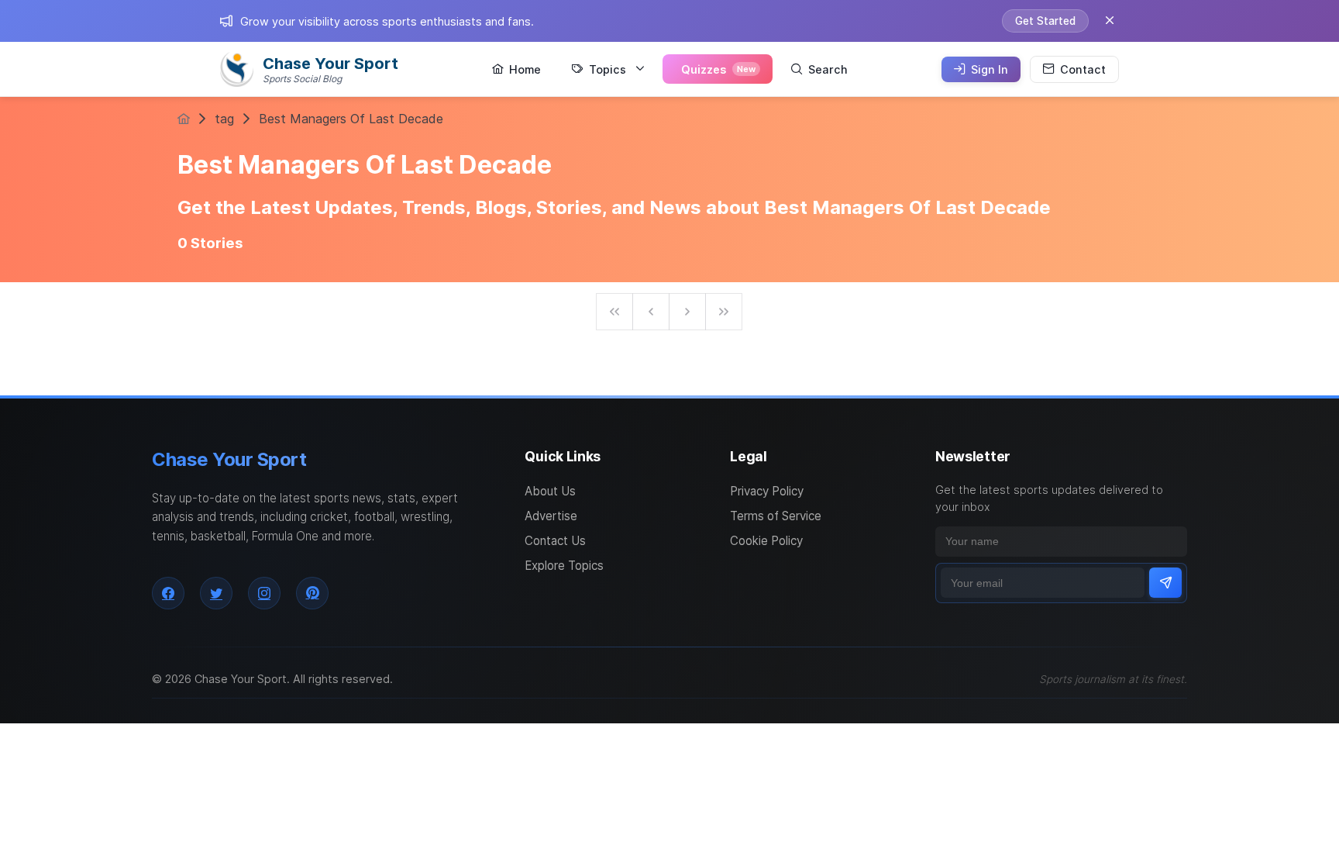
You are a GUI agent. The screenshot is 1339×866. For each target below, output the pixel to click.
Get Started (1045, 21)
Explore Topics (564, 565)
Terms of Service (775, 516)
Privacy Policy (767, 491)
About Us (550, 491)
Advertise (551, 516)
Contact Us (555, 540)
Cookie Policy (766, 540)
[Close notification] (1109, 21)
